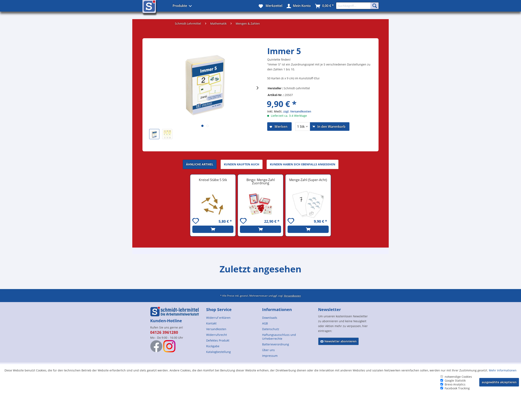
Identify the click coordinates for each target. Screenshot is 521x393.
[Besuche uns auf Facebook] (156, 346)
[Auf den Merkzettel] (196, 221)
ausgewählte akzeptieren (499, 382)
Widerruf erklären (218, 318)
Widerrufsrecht (216, 335)
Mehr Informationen (503, 370)
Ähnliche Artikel (199, 164)
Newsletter (329, 309)
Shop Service (219, 309)
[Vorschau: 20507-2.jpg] (167, 134)
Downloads (269, 318)
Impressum (270, 356)
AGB (265, 323)
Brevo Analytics (455, 384)
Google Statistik (455, 380)
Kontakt (211, 323)
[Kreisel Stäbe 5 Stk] (212, 204)
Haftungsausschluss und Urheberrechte (279, 337)
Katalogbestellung (218, 352)
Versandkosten (292, 295)
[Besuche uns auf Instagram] (169, 346)
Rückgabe (212, 346)
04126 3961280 (164, 332)
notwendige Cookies (458, 377)
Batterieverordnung (275, 344)
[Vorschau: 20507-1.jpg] (154, 134)
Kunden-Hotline (166, 320)
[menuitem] (232, 318)
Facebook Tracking (457, 388)
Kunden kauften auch (241, 164)
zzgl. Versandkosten (297, 111)
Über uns (268, 350)
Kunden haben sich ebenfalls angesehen (302, 164)
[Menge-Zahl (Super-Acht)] (308, 204)
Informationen (277, 309)
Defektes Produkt (217, 340)
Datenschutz (270, 329)
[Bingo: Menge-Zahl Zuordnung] (260, 204)
